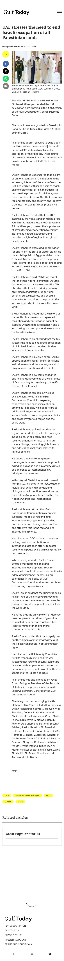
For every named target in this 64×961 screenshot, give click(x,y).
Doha (20, 802)
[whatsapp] (6, 79)
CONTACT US (12, 930)
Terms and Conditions (18, 944)
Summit (8, 802)
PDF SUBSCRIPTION (15, 925)
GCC (48, 795)
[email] (6, 86)
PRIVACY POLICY (13, 935)
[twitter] (6, 71)
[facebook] (6, 64)
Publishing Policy (15, 939)
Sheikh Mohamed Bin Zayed (27, 795)
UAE (7, 795)
